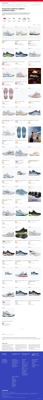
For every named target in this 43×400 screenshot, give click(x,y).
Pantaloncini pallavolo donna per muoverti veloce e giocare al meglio (10, 345)
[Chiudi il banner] (40, 0)
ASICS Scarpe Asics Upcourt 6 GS (6, 300)
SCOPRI (34, 140)
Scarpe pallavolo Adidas (14, 21)
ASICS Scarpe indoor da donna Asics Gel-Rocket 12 (34, 62)
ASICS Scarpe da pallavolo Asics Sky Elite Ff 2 (34, 220)
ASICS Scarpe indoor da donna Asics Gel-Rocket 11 (8, 221)
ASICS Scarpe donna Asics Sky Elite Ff (20, 101)
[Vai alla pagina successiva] (23, 329)
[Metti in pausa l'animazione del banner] (39, 0)
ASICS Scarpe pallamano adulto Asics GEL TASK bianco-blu (8, 82)
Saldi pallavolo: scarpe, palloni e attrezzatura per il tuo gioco (35, 344)
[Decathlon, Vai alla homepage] (5, 390)
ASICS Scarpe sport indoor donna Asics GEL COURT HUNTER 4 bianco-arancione (34, 160)
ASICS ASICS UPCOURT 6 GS (5, 160)
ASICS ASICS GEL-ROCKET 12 (5, 101)
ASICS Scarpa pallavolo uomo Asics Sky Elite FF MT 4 (21, 221)
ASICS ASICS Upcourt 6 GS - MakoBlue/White (34, 180)
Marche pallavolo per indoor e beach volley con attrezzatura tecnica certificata (24, 348)
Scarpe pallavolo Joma (24, 21)
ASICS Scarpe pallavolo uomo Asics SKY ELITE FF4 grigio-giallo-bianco (8, 62)
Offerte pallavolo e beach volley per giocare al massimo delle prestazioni (23, 346)
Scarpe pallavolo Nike (29, 21)
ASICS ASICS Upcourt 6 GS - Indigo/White (33, 120)
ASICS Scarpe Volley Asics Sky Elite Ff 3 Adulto (21, 280)
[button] (24, 44)
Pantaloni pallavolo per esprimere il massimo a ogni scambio (22, 345)
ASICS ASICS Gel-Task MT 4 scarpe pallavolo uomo (7, 180)
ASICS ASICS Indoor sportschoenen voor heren (21, 140)
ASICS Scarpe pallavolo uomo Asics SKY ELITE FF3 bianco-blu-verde (8, 40)
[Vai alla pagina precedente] (19, 329)
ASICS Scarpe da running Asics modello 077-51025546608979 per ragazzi (34, 281)
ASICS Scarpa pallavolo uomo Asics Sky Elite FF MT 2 (21, 241)
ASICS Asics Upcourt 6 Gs (18, 199)
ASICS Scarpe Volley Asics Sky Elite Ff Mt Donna (34, 101)
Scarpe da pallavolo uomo (31, 348)
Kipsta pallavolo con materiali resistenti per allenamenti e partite (22, 347)
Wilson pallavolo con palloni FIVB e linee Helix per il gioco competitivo (10, 348)
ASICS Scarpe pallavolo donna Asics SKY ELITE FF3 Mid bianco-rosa (21, 82)
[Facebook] (2, 362)
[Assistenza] (37, 3)
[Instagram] (6, 362)
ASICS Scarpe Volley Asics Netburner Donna (7, 240)
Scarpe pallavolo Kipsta (4, 21)
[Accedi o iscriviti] (38, 3)
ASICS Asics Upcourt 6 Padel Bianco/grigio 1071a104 (33, 261)
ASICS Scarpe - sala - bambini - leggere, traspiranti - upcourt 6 (7, 200)
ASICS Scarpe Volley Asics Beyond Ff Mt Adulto (21, 180)
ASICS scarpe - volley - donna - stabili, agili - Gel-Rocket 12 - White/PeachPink (8, 120)
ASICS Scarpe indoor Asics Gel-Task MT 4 (7, 321)
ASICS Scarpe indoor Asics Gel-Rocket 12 (7, 280)
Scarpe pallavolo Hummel (19, 21)
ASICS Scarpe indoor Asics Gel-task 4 (20, 61)
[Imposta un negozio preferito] (35, 3)
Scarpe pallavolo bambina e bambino (6, 346)
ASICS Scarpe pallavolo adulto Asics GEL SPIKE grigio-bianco (34, 40)
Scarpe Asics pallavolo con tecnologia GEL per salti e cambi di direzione (10, 344)
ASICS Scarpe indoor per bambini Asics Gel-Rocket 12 (7, 261)
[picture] (8, 33)
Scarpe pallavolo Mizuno (9, 21)
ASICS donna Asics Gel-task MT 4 (19, 160)
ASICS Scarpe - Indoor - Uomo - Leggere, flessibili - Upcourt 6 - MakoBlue (21, 261)
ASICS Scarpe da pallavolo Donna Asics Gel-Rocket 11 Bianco (7, 140)
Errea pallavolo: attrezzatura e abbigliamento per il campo (8, 347)
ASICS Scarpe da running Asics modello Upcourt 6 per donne (21, 120)
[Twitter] (3, 362)
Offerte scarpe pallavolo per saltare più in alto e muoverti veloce (22, 344)
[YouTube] (5, 362)
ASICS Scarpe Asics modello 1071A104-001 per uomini (34, 301)
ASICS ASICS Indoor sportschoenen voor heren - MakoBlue (21, 301)
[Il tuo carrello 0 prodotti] (40, 3)
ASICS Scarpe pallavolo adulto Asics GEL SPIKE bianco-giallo (21, 40)
